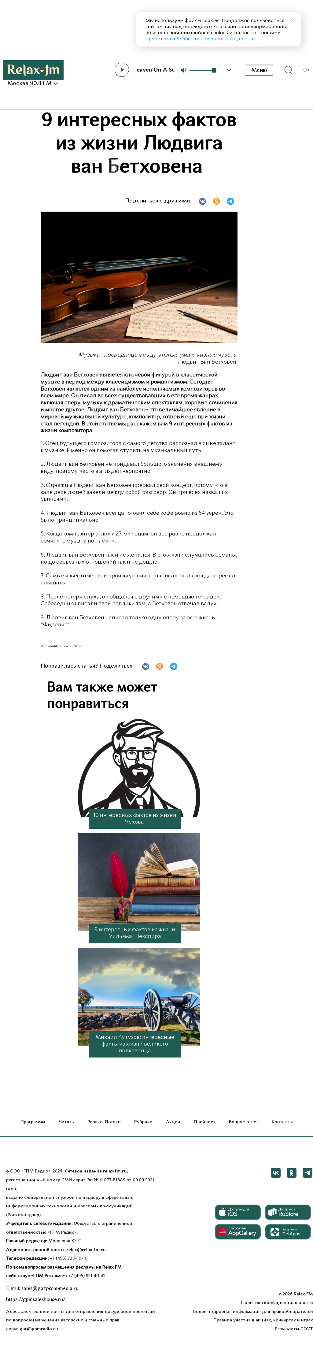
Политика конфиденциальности (277, 1303)
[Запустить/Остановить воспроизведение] (121, 69)
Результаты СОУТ (294, 1329)
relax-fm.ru (115, 1171)
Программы (32, 1122)
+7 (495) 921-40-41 (86, 1276)
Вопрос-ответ (243, 1122)
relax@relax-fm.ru (86, 1250)
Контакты (282, 1122)
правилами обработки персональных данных (200, 38)
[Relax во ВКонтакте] (275, 1172)
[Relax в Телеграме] (307, 1172)
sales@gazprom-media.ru (50, 1288)
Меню (259, 70)
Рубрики (143, 1122)
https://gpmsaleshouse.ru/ (35, 1299)
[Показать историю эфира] (229, 70)
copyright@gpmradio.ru (32, 1329)
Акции (173, 1122)
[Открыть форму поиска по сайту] (288, 70)
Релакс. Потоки (104, 1122)
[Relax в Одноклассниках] (291, 1172)
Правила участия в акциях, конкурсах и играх (263, 1320)
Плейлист (204, 1122)
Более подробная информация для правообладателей (253, 1311)
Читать (66, 1122)
